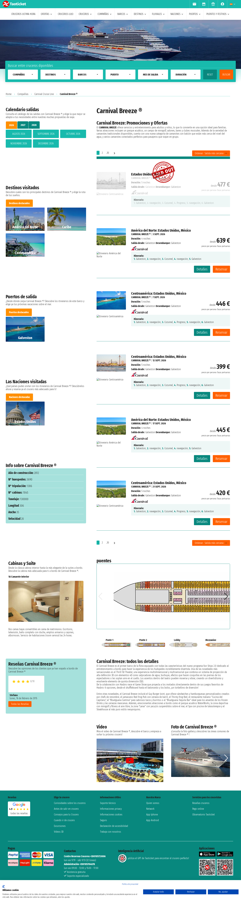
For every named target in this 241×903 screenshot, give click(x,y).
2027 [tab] (23, 125)
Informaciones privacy (111, 808)
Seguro (103, 820)
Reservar (221, 269)
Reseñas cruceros (200, 803)
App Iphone (152, 814)
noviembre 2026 (18, 143)
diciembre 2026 (46, 143)
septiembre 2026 (46, 133)
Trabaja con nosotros (110, 831)
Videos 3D (58, 831)
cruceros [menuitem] (84, 14)
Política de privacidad (130, 884)
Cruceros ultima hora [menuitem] (23, 14)
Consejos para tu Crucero (66, 814)
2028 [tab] (34, 125)
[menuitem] (194, 4)
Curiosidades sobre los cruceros (70, 803)
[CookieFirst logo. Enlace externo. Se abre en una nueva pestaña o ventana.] (3, 886)
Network (150, 808)
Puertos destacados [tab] (19, 312)
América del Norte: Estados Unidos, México (161, 230)
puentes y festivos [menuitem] (216, 14)
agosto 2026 (18, 133)
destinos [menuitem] (138, 14)
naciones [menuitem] (175, 14)
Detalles (202, 269)
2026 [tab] (11, 125)
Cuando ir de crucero (64, 820)
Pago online (198, 808)
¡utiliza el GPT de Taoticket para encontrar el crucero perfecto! (158, 858)
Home (8, 94)
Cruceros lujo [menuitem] (65, 14)
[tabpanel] (46, 139)
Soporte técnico (108, 803)
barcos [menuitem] (121, 14)
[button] (79, 609)
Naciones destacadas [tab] (19, 397)
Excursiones (60, 826)
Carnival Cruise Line (44, 94)
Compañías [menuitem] (103, 14)
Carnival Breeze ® (141, 234)
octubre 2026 (73, 133)
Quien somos (152, 803)
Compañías (23, 94)
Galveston (150, 243)
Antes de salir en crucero (66, 808)
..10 (107, 152)
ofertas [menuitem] (45, 14)
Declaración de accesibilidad (114, 826)
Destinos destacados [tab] (19, 203)
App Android (152, 820)
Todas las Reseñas (20, 704)
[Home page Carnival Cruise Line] (139, 247)
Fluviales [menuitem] (157, 14)
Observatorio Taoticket (203, 814)
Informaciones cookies (111, 814)
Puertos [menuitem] (193, 14)
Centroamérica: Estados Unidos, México (158, 293)
